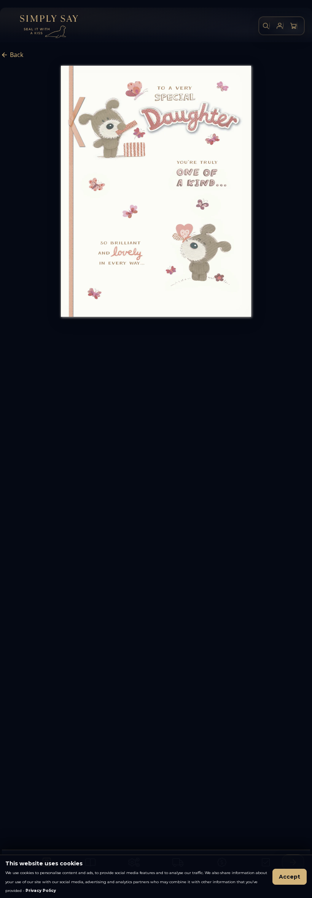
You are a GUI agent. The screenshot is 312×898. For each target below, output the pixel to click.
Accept (289, 876)
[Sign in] (280, 26)
